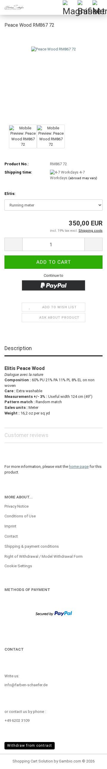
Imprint (10, 526)
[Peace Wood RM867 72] (53, 78)
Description (18, 348)
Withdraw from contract (29, 745)
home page (79, 466)
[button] (13, 244)
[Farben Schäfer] (12, 7)
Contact (11, 536)
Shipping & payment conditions (31, 546)
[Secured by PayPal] (53, 613)
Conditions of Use (20, 516)
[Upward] (91, 760)
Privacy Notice (16, 506)
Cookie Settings (18, 566)
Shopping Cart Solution (32, 761)
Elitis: (9, 193)
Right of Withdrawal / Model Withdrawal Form (43, 556)
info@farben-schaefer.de (26, 685)
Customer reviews (26, 435)
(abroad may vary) (82, 178)
